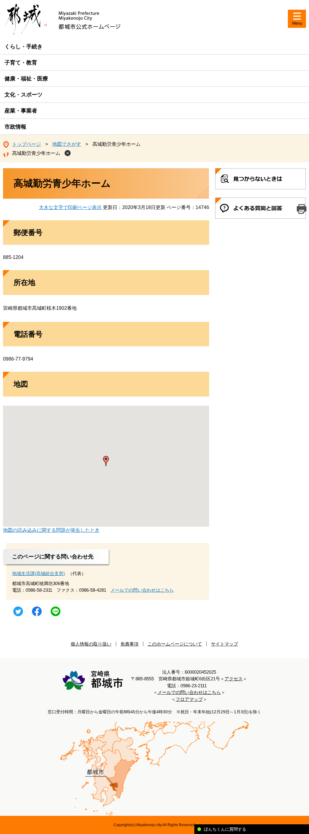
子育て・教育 (21, 63)
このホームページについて (175, 643)
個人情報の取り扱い (91, 643)
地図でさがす (66, 144)
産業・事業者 (21, 111)
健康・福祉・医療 (26, 79)
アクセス (234, 678)
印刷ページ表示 (301, 209)
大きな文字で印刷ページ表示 (70, 207)
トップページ (26, 144)
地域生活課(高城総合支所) (38, 573)
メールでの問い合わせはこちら (142, 590)
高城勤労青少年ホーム (36, 153)
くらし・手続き (24, 47)
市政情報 (15, 127)
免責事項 (129, 643)
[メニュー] (297, 19)
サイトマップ (224, 643)
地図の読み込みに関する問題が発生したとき (51, 530)
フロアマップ (189, 699)
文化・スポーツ (24, 95)
